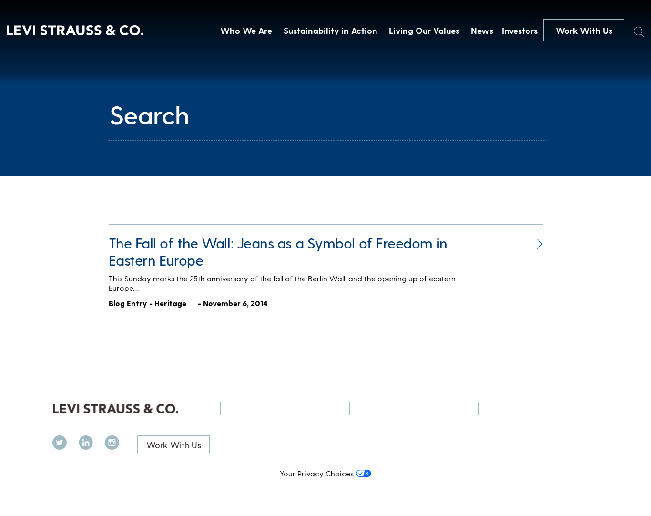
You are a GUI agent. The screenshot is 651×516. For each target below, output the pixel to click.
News (482, 30)
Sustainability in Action (330, 30)
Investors (520, 30)
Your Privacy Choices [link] (317, 473)
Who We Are (246, 30)
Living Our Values (424, 30)
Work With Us (584, 30)
